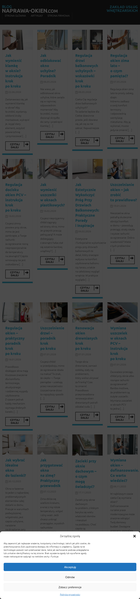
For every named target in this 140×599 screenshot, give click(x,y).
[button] (134, 536)
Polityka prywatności (70, 594)
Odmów (70, 577)
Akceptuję (70, 567)
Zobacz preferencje (70, 587)
